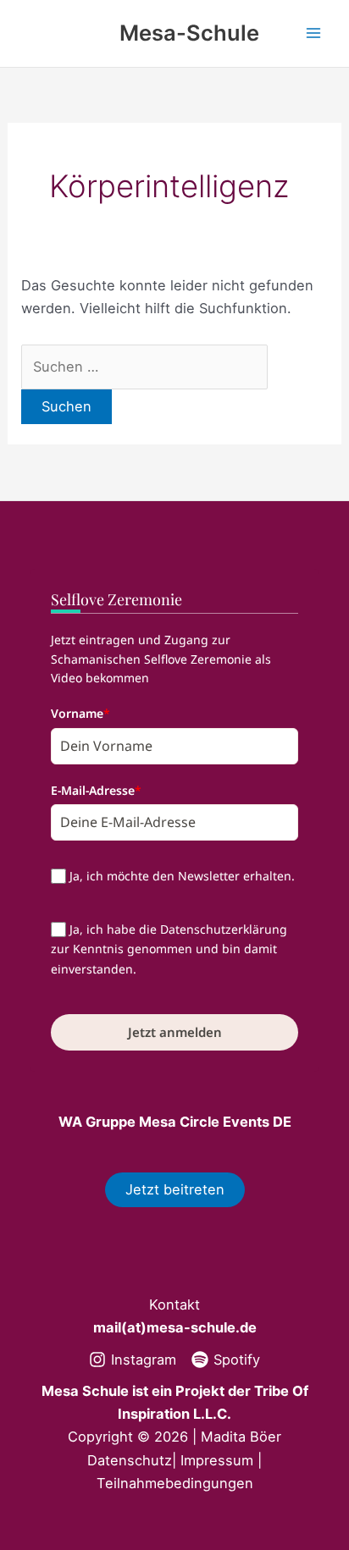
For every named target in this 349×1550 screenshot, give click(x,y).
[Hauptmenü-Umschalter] (313, 33)
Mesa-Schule (189, 32)
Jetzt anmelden (175, 1031)
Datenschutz (129, 1460)
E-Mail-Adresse (96, 790)
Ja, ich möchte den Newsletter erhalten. (182, 876)
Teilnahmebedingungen (175, 1483)
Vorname (80, 713)
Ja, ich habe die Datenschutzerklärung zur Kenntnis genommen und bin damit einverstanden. (169, 949)
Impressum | (221, 1460)
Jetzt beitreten (174, 1189)
